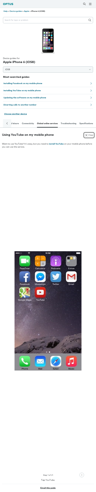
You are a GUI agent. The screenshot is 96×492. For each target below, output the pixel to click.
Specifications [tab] (86, 123)
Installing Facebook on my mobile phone (23, 83)
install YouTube (56, 144)
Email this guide (48, 488)
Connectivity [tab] (28, 123)
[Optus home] (8, 4)
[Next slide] (82, 475)
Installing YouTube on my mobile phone (22, 91)
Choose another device (15, 114)
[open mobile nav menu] (90, 4)
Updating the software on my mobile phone (25, 98)
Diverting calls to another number (20, 105)
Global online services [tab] (47, 123)
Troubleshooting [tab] (68, 123)
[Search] (84, 4)
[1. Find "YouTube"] (48, 311)
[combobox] (45, 20)
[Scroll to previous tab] (7, 123)
